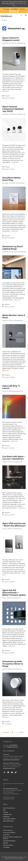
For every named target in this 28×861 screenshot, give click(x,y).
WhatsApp (22, 9)
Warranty (5, 843)
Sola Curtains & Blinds (9, 818)
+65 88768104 (14, 9)
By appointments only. (9, 768)
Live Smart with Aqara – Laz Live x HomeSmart (13, 457)
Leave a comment (9, 98)
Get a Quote (6, 9)
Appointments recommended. (11, 759)
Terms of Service (8, 830)
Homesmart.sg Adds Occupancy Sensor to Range (12, 663)
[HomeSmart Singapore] (6, 15)
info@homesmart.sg (12, 747)
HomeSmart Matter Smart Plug (11, 179)
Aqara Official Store (8, 821)
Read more (5, 91)
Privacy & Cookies (8, 845)
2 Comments (8, 724)
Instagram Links (7, 814)
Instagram (7, 96)
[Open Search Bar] (21, 15)
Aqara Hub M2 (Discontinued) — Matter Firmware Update (14, 592)
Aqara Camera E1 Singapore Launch (11, 39)
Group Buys (6, 834)
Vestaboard (6, 816)
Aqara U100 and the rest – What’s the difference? (14, 524)
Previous (5, 732)
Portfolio (5, 812)
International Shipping (9, 841)
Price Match (6, 847)
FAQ (4, 810)
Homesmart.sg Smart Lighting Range (12, 247)
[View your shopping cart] (26, 15)
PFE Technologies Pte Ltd (10, 788)
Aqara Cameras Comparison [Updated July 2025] (12, 108)
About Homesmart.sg (9, 808)
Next (22, 732)
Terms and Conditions (9, 832)
